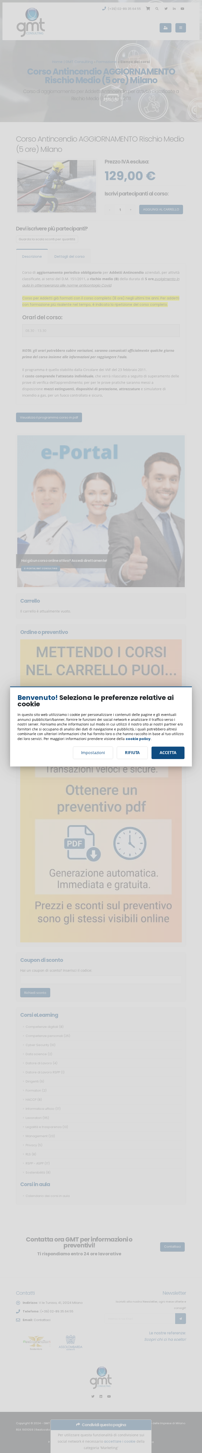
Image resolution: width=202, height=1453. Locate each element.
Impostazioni (93, 753)
